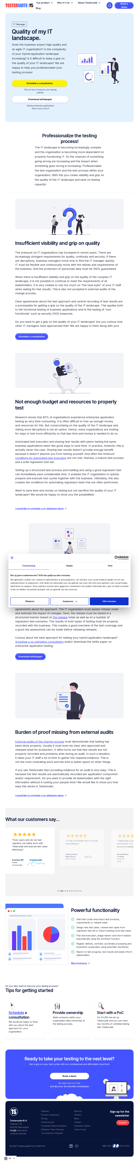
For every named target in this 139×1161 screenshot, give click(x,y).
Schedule (16, 1012)
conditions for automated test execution (40, 458)
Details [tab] (69, 566)
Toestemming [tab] (28, 566)
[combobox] (10, 1158)
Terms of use (80, 1129)
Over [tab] (110, 566)
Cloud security (47, 1122)
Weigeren (29, 601)
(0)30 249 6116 (19, 1134)
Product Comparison (50, 1115)
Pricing (44, 1118)
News (76, 1118)
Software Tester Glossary (52, 1129)
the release (60, 617)
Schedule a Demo (82, 1126)
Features (45, 1111)
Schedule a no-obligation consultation (39, 641)
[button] (44, 2)
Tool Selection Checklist (52, 1133)
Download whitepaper (30, 656)
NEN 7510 (107, 1146)
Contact (77, 1122)
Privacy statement (37, 1146)
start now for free (71, 1083)
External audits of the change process (39, 741)
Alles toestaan (109, 601)
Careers (77, 1115)
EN (10, 1158)
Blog (38, 8)
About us (78, 1111)
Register (123, 1123)
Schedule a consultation (39, 83)
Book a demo (124, 5)
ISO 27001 (124, 1146)
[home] (19, 5)
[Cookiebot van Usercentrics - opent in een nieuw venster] (117, 558)
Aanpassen (68, 601)
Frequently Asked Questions (54, 1126)
